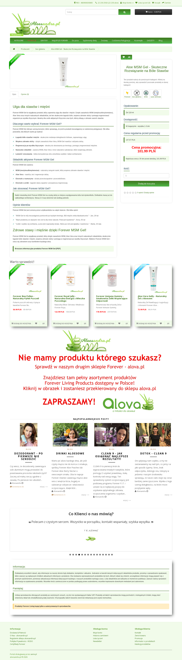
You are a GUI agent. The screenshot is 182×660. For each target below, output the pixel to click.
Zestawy (104, 40)
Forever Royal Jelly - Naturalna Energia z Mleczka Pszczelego (70, 298)
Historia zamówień (100, 635)
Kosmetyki (138, 40)
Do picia (75, 40)
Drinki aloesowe (70, 453)
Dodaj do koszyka (146, 183)
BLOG (28, 449)
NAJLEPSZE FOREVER (60, 40)
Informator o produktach (145, 641)
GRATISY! (44, 40)
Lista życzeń (98, 638)
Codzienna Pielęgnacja (121, 40)
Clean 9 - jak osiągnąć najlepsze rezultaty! (111, 456)
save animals (156, 97)
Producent (25, 49)
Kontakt (138, 633)
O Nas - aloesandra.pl (19, 635)
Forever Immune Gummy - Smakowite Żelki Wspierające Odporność (111, 298)
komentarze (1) (59, 495)
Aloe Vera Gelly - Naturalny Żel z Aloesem (152, 297)
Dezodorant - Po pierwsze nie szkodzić (28, 456)
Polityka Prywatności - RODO (21, 641)
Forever (127, 97)
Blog (160, 40)
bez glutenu (40, 49)
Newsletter (97, 641)
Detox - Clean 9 (153, 453)
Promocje (139, 638)
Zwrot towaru (140, 635)
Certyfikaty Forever (17, 644)
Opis (14, 94)
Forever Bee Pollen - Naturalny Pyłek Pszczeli (26, 297)
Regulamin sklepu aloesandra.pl (23, 638)
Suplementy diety (90, 40)
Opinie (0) (25, 94)
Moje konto (97, 633)
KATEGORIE (18, 40)
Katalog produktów (142, 644)
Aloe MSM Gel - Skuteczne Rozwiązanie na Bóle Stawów (73, 49)
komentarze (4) (18, 486)
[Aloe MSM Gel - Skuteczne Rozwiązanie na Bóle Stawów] (63, 72)
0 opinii (140, 193)
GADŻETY (150, 40)
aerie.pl (34, 654)
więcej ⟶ (43, 486)
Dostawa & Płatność (18, 633)
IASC (146, 97)
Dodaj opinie (149, 193)
